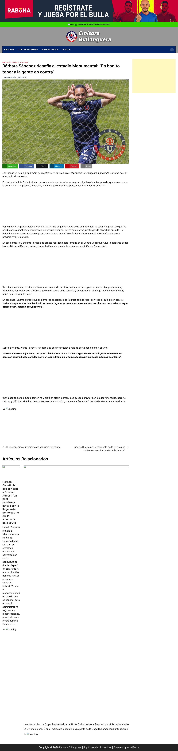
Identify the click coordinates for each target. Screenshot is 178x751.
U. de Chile (9, 49)
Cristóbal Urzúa (10, 77)
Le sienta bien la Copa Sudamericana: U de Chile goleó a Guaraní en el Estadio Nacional (78, 724)
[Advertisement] (65, 206)
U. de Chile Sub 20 (50, 49)
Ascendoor (106, 747)
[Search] (172, 49)
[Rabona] (89, 21)
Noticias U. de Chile (10, 62)
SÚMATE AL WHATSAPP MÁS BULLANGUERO (94, 24)
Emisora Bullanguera (70, 747)
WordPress (133, 747)
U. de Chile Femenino (28, 49)
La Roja (66, 49)
